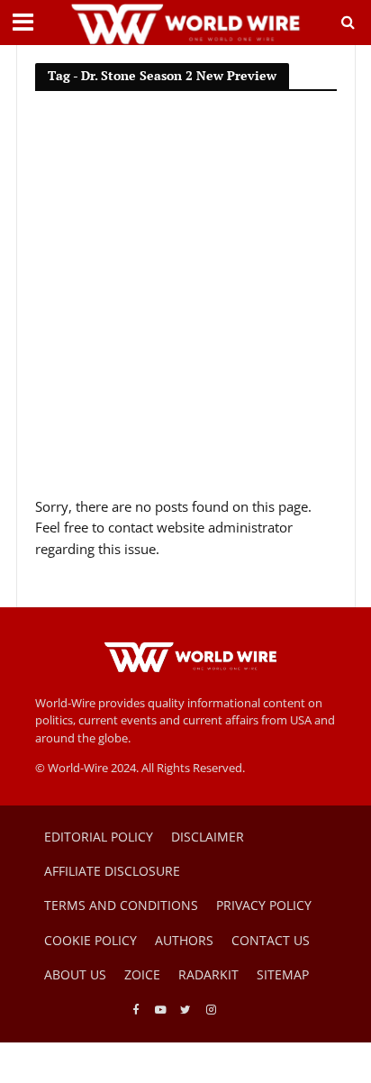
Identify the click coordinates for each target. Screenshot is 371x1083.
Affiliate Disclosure (112, 870)
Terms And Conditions (121, 905)
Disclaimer (207, 836)
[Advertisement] (185, 301)
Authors (184, 940)
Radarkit (208, 974)
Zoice (142, 974)
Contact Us (270, 940)
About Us (75, 974)
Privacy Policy (264, 905)
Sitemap (283, 974)
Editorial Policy (98, 836)
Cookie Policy (90, 940)
